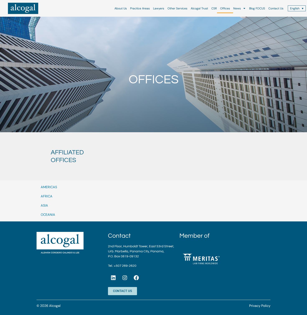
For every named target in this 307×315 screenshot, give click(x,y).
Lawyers (158, 8)
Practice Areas (140, 8)
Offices (225, 8)
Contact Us (275, 8)
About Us (120, 8)
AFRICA (46, 196)
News (237, 8)
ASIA (44, 205)
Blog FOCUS (257, 8)
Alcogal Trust (199, 8)
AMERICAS (49, 187)
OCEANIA (48, 214)
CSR (214, 8)
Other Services (177, 8)
